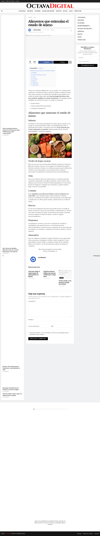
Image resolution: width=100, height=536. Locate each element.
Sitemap (3, 1)
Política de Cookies (10, 1)
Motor (65, 11)
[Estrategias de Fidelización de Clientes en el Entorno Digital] (12, 379)
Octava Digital (8, 533)
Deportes (30, 11)
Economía (37, 11)
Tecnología (77, 11)
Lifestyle (59, 11)
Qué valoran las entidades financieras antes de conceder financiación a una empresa (11, 250)
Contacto (17, 1)
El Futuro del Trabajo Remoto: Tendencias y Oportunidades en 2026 (11, 368)
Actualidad (22, 11)
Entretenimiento (84, 25)
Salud (71, 11)
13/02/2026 (61, 286)
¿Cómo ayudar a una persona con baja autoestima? (65, 282)
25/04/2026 (46, 278)
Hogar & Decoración (48, 11)
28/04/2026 (31, 278)
